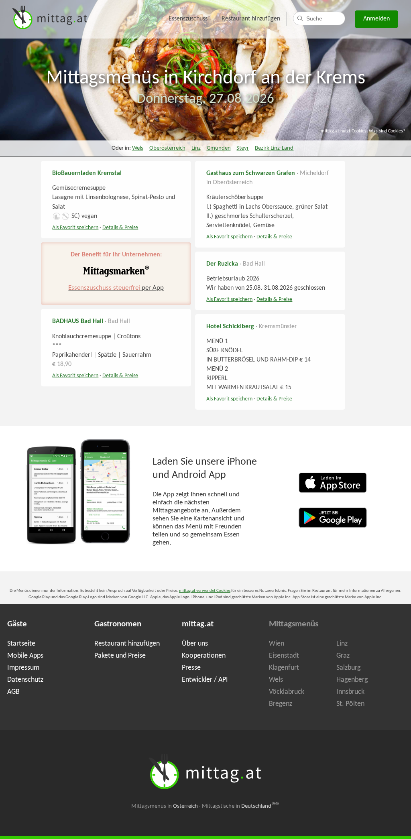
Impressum (23, 667)
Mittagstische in (240, 806)
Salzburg (348, 667)
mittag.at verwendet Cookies (204, 591)
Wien (276, 643)
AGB (13, 692)
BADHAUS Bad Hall (77, 321)
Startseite (21, 643)
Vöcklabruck (286, 692)
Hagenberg (352, 679)
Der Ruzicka (222, 264)
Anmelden (376, 19)
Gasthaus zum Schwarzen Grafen (250, 173)
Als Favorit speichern (75, 227)
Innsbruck (350, 692)
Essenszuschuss (188, 19)
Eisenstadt (284, 655)
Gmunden (219, 148)
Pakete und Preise (120, 655)
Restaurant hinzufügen (251, 19)
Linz (196, 148)
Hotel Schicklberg (230, 326)
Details (120, 227)
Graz (343, 655)
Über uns (195, 643)
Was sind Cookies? (387, 131)
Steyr (242, 148)
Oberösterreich (167, 148)
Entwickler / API (205, 679)
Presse (191, 667)
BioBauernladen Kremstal (87, 173)
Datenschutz (25, 679)
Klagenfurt (284, 667)
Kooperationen (204, 655)
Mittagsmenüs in (164, 806)
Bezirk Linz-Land (274, 148)
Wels (137, 148)
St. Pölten (350, 704)
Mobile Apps (25, 655)
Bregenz (280, 704)
